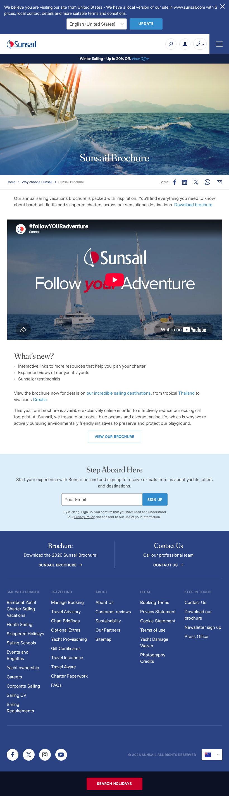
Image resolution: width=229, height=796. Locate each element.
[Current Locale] (212, 754)
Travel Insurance (67, 657)
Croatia (40, 399)
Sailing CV (16, 695)
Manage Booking (67, 602)
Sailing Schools (21, 642)
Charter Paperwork (69, 676)
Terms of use (153, 630)
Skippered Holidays (25, 633)
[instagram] (45, 755)
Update (146, 23)
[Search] (170, 44)
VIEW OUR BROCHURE (114, 437)
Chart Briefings (65, 620)
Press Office (196, 636)
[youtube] (61, 755)
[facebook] (12, 755)
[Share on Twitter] (196, 182)
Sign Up (155, 500)
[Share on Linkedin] (184, 182)
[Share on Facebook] (174, 182)
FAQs (56, 685)
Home (11, 182)
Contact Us (166, 565)
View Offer (140, 58)
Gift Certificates (66, 648)
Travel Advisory (66, 611)
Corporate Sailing (23, 686)
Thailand (186, 393)
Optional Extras (65, 630)
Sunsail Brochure (71, 182)
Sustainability (108, 620)
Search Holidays (114, 784)
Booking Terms (154, 602)
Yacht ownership (23, 667)
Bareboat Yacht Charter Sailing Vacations (21, 609)
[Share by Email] (219, 182)
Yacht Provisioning (69, 639)
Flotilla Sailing (19, 624)
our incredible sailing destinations (119, 393)
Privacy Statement (158, 611)
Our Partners (108, 630)
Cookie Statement (157, 620)
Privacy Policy (84, 517)
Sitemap (103, 639)
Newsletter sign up (203, 627)
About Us (105, 602)
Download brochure (193, 204)
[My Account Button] (184, 44)
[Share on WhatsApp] (207, 182)
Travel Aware (63, 666)
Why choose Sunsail (37, 182)
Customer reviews (113, 611)
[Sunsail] (22, 44)
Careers (14, 676)
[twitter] (29, 755)
